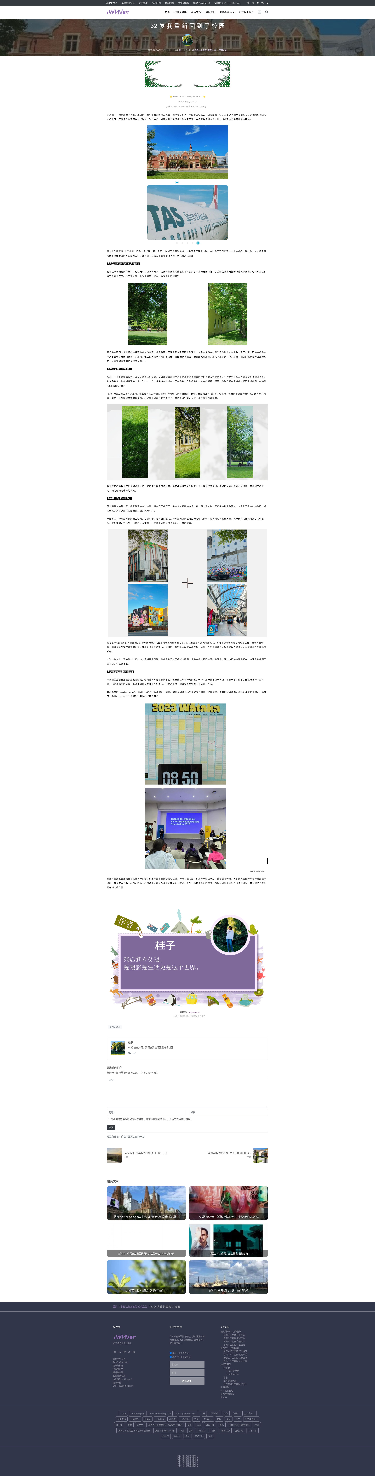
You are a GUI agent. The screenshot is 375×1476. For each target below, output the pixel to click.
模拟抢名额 (169, 3)
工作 (196, 1419)
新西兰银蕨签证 (228, 1394)
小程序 (172, 1419)
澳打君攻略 (180, 12)
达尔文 (177, 1436)
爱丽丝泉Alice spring (165, 1430)
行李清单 (252, 1430)
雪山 (210, 1436)
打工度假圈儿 (246, 12)
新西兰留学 (115, 1027)
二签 (203, 1413)
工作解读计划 (230, 1381)
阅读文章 (196, 12)
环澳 (182, 1430)
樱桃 (189, 1425)
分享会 (227, 1368)
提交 (111, 1127)
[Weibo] (258, 3)
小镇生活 (185, 1419)
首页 (167, 12)
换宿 (130, 1425)
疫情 (191, 1430)
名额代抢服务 (183, 3)
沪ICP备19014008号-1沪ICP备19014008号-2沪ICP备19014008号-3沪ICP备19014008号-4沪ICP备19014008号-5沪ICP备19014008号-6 (187, 1461)
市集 (219, 1419)
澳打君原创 (226, 1364)
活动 (199, 1425)
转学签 (166, 1436)
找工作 (119, 1425)
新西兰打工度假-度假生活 (204, 50)
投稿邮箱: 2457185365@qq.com (227, 3)
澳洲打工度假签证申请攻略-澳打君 (134, 1430)
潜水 (222, 1425)
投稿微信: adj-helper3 (201, 3)
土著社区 (160, 1419)
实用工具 (210, 12)
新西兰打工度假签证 (181, 1357)
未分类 (224, 1397)
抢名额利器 (156, 3)
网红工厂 (203, 1430)
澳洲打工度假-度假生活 (234, 1338)
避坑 (187, 1436)
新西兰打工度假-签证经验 (235, 1361)
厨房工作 (121, 1419)
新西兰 (140, 1425)
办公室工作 (249, 1413)
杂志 (226, 1377)
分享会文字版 (232, 1371)
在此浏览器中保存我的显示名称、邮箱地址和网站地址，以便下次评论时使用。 (152, 1119)
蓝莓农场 (239, 1430)
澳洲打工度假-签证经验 (234, 1345)
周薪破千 (135, 1419)
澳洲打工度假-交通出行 (234, 1341)
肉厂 (214, 1430)
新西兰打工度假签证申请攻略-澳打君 (165, 1425)
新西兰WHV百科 (128, 3)
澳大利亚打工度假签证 (231, 1331)
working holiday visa (185, 1413)
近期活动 (225, 1387)
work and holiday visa (160, 1413)
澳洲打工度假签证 (180, 1352)
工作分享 (208, 1419)
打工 (238, 1419)
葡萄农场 (225, 1430)
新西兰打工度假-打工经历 (235, 1351)
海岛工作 (210, 1425)
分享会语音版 (232, 1374)
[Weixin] (263, 3)
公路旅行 (214, 1413)
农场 (226, 1413)
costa (123, 1413)
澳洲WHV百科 (111, 3)
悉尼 (228, 1419)
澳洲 (257, 1425)
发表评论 (223, 50)
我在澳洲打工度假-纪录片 (235, 1384)
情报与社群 (143, 3)
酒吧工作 (199, 1436)
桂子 (181, 50)
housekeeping (138, 1413)
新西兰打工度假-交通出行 (235, 1358)
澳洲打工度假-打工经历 (234, 1335)
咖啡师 (147, 1419)
